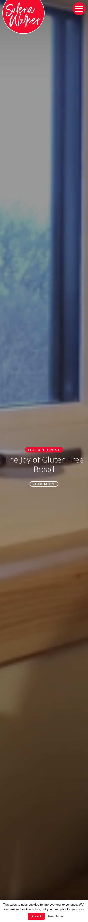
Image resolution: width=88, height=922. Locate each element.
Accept (36, 916)
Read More (55, 916)
